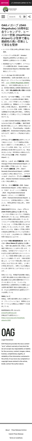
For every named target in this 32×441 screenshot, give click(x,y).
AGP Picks (4, 3)
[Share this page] (29, 16)
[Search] (20, 17)
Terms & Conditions (16, 438)
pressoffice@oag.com (9, 313)
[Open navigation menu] (3, 16)
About (8, 430)
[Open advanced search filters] (24, 17)
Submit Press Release (16, 434)
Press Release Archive (18, 430)
